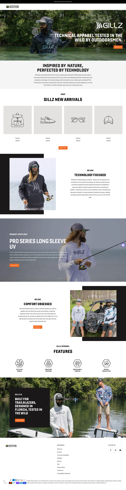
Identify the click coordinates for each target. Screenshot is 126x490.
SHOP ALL (38, 327)
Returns (59, 461)
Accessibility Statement (63, 473)
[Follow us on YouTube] (120, 450)
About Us (59, 449)
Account (59, 452)
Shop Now (19, 420)
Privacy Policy (61, 467)
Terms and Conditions (63, 455)
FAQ (58, 464)
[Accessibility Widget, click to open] (123, 245)
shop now (14, 265)
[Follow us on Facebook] (110, 450)
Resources (60, 445)
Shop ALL (63, 148)
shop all (118, 47)
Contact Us (60, 470)
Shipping (59, 458)
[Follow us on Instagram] (115, 450)
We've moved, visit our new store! (63, 1)
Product (17, 138)
